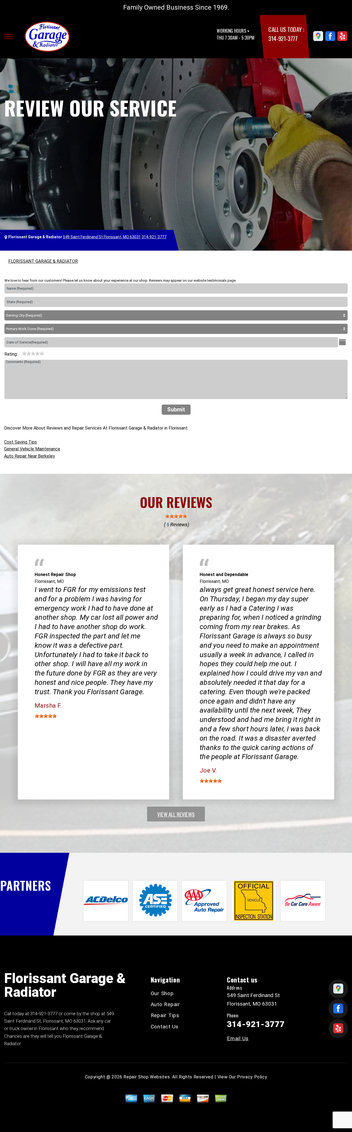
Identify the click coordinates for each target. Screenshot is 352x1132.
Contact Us (165, 1026)
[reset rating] (20, 353)
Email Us (238, 1038)
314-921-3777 (282, 38)
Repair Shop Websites (146, 1077)
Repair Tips (165, 1015)
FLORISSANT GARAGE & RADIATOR (43, 261)
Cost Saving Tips (20, 442)
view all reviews (176, 814)
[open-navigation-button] (8, 36)
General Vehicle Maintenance (32, 449)
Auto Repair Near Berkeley (29, 456)
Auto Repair (165, 1004)
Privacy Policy (252, 1077)
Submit (176, 409)
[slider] (33, 353)
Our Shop (162, 993)
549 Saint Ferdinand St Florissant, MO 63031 (102, 237)
